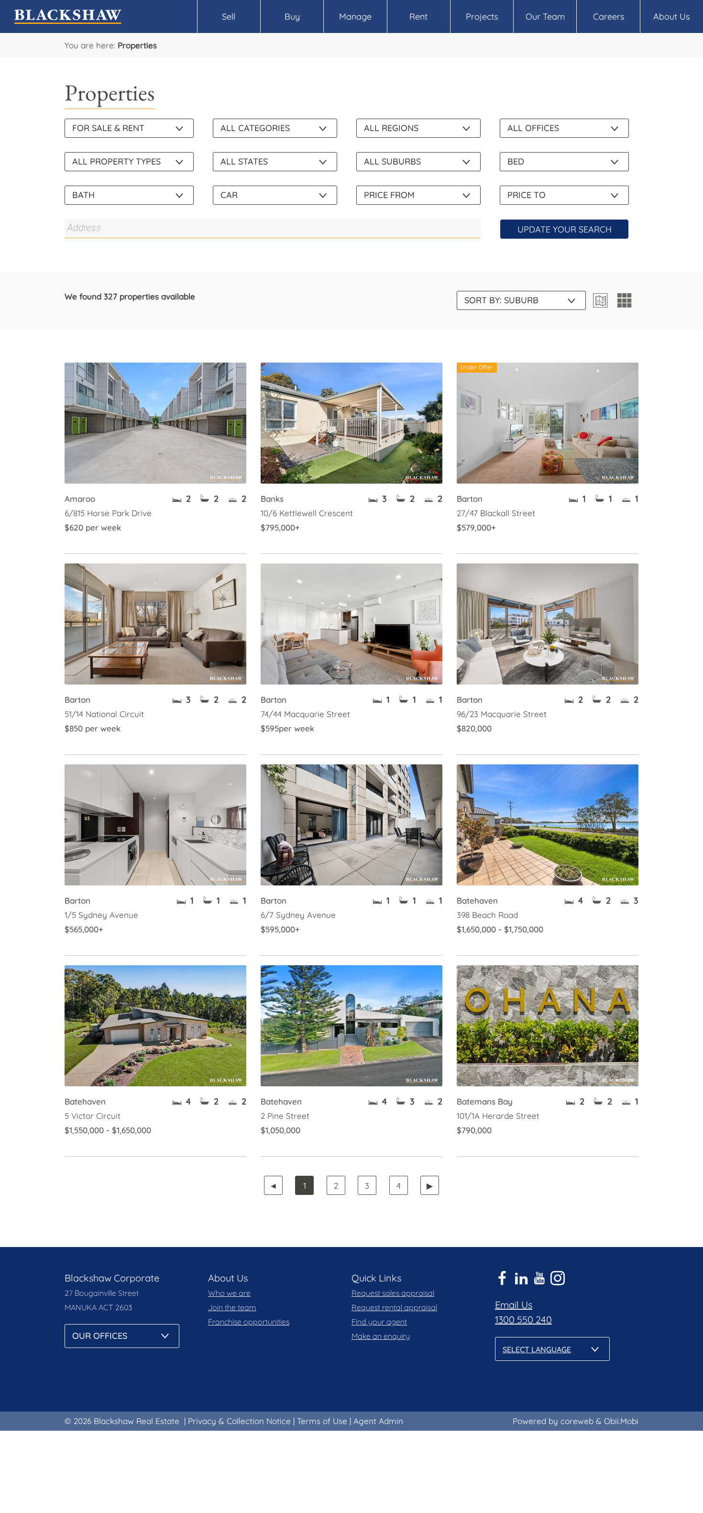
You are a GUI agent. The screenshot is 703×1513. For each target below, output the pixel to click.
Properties (137, 45)
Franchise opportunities (248, 1321)
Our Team (545, 16)
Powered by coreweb (553, 1421)
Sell (228, 16)
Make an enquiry (381, 1336)
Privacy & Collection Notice (239, 1421)
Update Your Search (564, 229)
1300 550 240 (523, 1319)
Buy (292, 16)
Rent (418, 16)
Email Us (513, 1305)
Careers (608, 16)
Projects (482, 16)
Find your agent (379, 1321)
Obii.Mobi (621, 1421)
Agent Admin (378, 1421)
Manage (355, 16)
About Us (671, 16)
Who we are (229, 1293)
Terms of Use (322, 1421)
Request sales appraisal (393, 1293)
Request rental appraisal (394, 1307)
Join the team (232, 1307)
